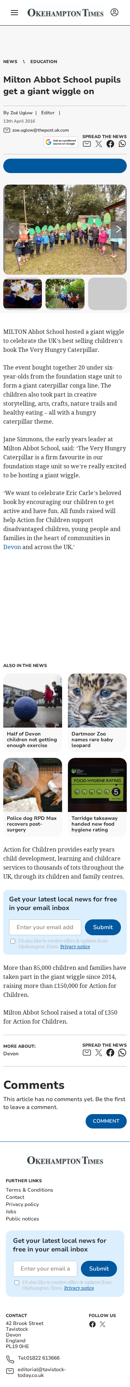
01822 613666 (43, 1358)
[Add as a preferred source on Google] (61, 142)
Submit (103, 927)
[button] (14, 12)
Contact (15, 1197)
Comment (106, 1121)
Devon (12, 547)
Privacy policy (22, 1204)
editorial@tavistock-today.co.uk (42, 1372)
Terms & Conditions (29, 1190)
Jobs (11, 1211)
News (10, 62)
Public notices (22, 1218)
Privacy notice (75, 946)
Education (43, 62)
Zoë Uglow (21, 113)
